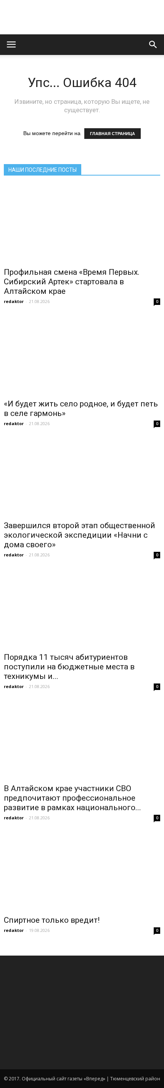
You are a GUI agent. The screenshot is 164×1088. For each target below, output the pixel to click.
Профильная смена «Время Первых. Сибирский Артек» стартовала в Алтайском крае (72, 282)
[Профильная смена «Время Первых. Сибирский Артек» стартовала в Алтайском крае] (82, 224)
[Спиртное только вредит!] (82, 871)
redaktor (14, 301)
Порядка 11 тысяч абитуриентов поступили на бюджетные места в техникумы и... (69, 667)
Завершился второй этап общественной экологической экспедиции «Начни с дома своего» (79, 535)
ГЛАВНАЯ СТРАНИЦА (112, 133)
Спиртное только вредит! (52, 920)
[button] (153, 44)
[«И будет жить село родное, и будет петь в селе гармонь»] (82, 355)
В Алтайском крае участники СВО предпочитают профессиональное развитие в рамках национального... (72, 798)
